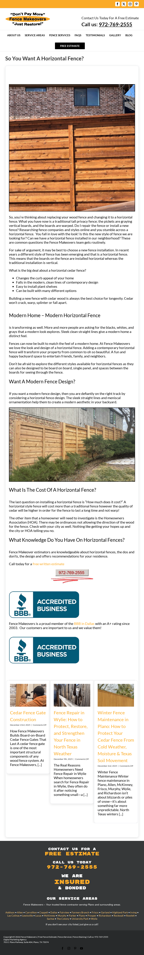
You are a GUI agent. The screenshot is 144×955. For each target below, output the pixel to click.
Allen (20, 912)
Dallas (53, 912)
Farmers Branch (80, 912)
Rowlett (130, 915)
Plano (82, 915)
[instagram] (68, 948)
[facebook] (62, 948)
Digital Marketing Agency (15, 939)
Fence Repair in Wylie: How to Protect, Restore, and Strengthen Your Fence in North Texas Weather (71, 733)
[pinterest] (75, 948)
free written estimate (49, 564)
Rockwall (119, 915)
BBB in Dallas (84, 623)
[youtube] (81, 948)
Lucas (38, 915)
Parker (72, 915)
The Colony (63, 918)
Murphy (62, 915)
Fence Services (64, 937)
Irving (133, 912)
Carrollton (31, 912)
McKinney (49, 915)
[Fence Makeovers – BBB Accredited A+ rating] (44, 593)
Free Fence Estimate (47, 937)
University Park (80, 918)
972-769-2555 (101, 937)
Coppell (43, 912)
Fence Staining (79, 937)
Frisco (95, 912)
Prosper (91, 915)
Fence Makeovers (29, 937)
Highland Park (120, 912)
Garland (105, 912)
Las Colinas (13, 915)
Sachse (50, 918)
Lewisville (27, 915)
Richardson (105, 915)
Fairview (64, 912)
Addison (10, 912)
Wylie (94, 918)
